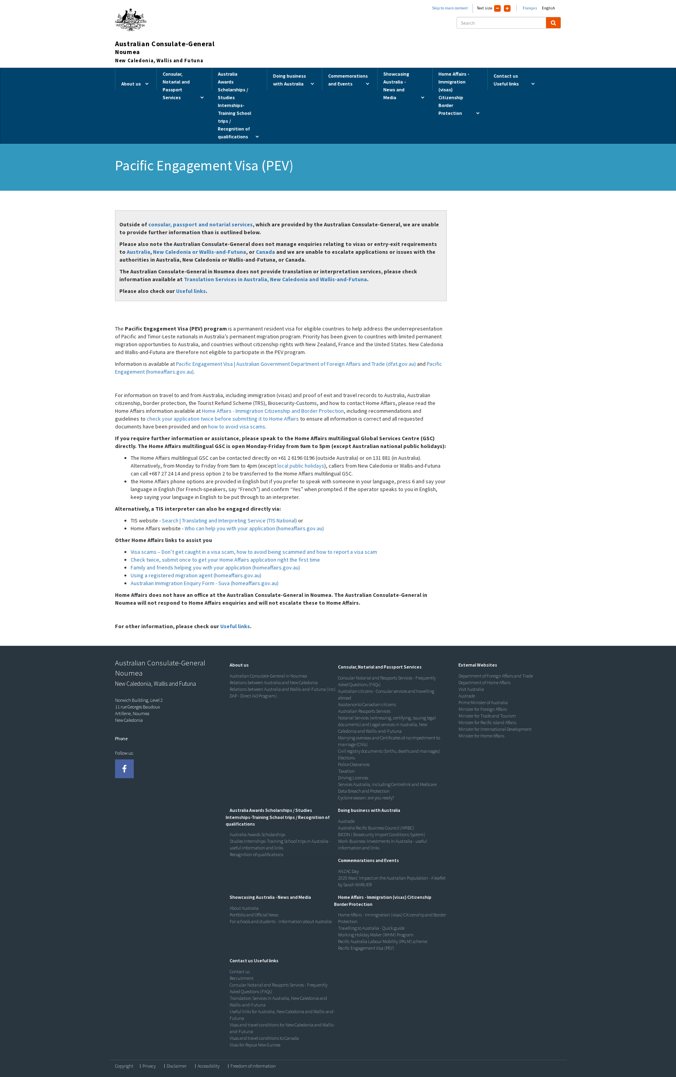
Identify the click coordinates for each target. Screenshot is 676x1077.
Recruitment (242, 978)
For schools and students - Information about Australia (281, 921)
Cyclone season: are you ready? (366, 798)
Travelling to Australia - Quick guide (371, 928)
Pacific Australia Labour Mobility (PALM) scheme (382, 941)
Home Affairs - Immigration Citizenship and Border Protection (273, 410)
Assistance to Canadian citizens (367, 704)
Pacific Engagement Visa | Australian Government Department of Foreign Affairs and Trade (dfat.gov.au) (296, 363)
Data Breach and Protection (364, 791)
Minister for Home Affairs (481, 736)
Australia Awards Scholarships (257, 834)
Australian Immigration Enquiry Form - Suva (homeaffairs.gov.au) (205, 583)
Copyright (124, 1066)
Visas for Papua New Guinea (255, 1045)
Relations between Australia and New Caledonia (274, 682)
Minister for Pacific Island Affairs (487, 722)
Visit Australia (471, 689)
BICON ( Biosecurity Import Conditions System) (381, 834)
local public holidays (300, 465)
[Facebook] (124, 768)
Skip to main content (450, 8)
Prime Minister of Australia (483, 702)
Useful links (191, 291)
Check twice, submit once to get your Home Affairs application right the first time (225, 559)
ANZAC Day (348, 871)
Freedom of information (253, 1066)
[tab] (282, 665)
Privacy (149, 1066)
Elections (346, 758)
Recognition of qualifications (256, 854)
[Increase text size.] (507, 8)
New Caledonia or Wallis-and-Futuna (199, 251)
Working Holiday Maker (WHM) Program (376, 935)
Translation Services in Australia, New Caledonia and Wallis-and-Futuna (275, 279)
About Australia (244, 908)
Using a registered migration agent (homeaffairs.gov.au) (196, 575)
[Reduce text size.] (497, 8)
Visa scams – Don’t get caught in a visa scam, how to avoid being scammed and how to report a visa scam (254, 551)
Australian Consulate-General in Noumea (268, 676)
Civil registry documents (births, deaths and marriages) (389, 751)
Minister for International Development (495, 729)
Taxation (346, 771)
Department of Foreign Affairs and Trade (495, 676)
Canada (265, 251)
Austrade (346, 821)
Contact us (240, 971)
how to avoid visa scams (236, 426)
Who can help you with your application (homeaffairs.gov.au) (254, 528)
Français (530, 8)
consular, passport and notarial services (200, 224)
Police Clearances (354, 764)
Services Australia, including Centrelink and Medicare (387, 784)
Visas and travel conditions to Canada (264, 1038)
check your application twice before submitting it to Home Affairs (223, 418)
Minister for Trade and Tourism (487, 716)
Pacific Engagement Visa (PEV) (366, 948)
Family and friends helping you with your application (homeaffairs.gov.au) (215, 567)
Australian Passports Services (364, 711)
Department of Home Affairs (484, 682)
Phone (121, 738)
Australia (138, 251)
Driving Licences (353, 778)
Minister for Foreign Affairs (482, 709)
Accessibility (208, 1066)
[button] (237, 665)
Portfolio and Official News (254, 915)
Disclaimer (177, 1066)
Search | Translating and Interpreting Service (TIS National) (229, 520)
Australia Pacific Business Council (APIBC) (376, 828)
